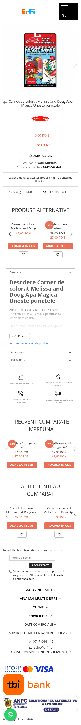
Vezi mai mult (20, 336)
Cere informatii (56, 192)
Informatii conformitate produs (28, 343)
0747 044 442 (42, 641)
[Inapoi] (3, 102)
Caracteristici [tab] (17, 352)
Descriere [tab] (15, 272)
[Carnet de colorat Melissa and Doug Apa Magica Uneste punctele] (40, 60)
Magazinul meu (39, 590)
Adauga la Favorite (24, 192)
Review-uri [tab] (18, 360)
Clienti (39, 607)
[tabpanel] (40, 60)
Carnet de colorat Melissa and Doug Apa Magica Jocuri (59, 510)
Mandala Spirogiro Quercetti (22, 445)
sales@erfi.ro (43, 647)
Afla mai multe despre (39, 598)
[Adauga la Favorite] (23, 254)
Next (74, 64)
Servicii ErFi (39, 616)
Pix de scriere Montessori (57, 226)
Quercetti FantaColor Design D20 (59, 445)
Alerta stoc (42, 155)
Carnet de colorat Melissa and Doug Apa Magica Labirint (23, 226)
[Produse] (65, 8)
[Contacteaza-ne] (64, 15)
